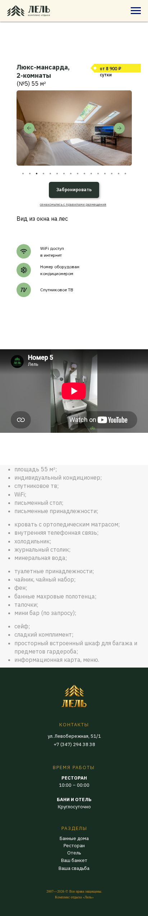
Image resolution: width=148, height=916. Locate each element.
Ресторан (74, 846)
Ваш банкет (74, 860)
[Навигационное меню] (136, 10)
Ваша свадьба (74, 868)
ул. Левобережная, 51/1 (74, 736)
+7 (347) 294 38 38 (74, 744)
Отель (74, 853)
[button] (73, 204)
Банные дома (74, 838)
